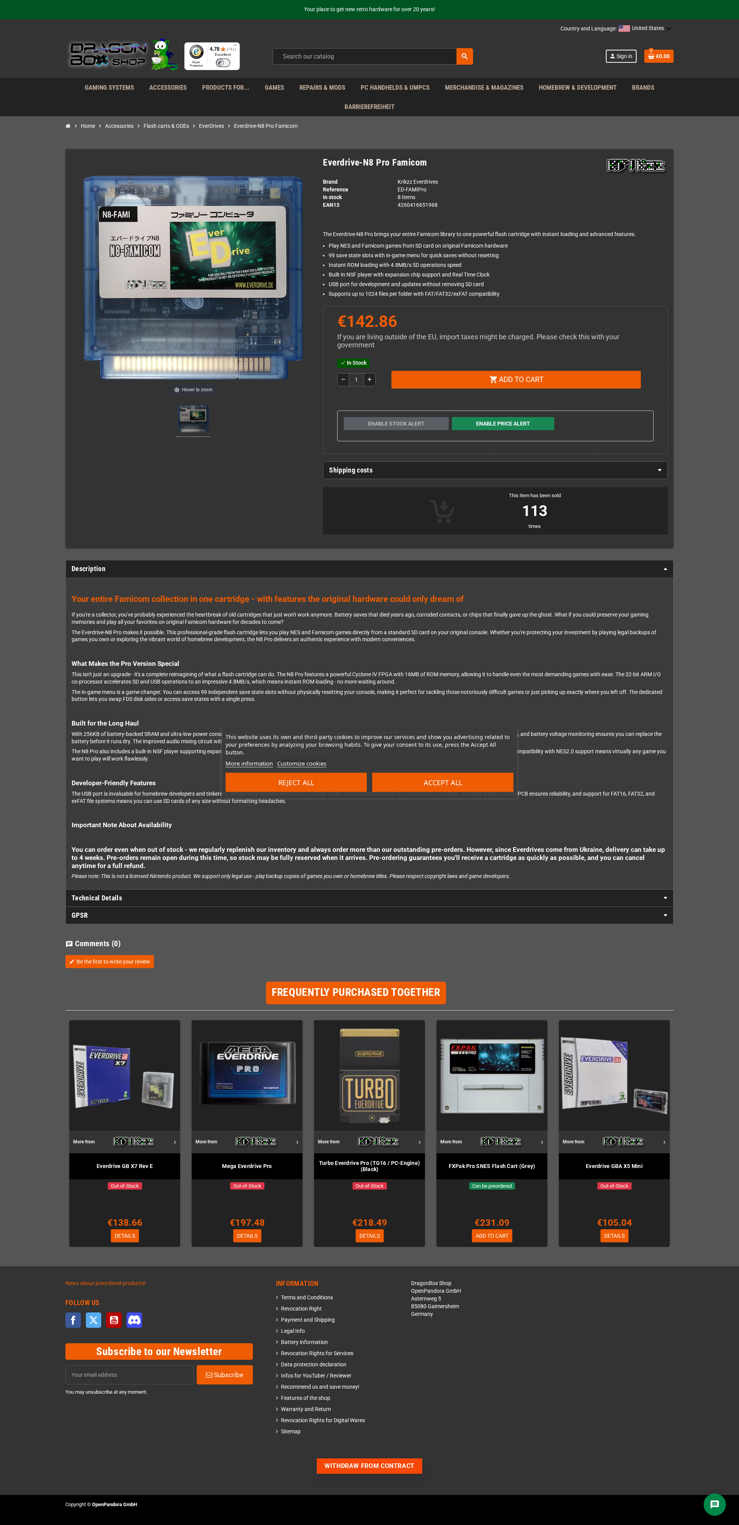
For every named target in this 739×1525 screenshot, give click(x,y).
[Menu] (235, 47)
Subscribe (227, 1375)
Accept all (443, 782)
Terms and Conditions (307, 1297)
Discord (134, 1320)
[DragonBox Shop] (121, 56)
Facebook (73, 1320)
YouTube (114, 1320)
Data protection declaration (313, 1364)
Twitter (93, 1320)
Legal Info (293, 1331)
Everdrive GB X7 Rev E (125, 1166)
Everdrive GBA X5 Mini (614, 1166)
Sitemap (291, 1431)
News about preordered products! (105, 1283)
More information (249, 763)
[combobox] (373, 56)
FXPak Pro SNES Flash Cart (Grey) (492, 1166)
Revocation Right (301, 1308)
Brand (330, 182)
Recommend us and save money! (320, 1387)
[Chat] (715, 1504)
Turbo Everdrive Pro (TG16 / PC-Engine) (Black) (369, 1166)
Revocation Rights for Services (317, 1353)
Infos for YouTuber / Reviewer (316, 1375)
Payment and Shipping (308, 1320)
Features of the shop (305, 1398)
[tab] (495, 470)
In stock (332, 197)
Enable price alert (503, 424)
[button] (645, 29)
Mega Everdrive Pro (247, 1166)
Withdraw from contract (369, 1466)
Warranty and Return (306, 1409)
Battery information (304, 1342)
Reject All (296, 782)
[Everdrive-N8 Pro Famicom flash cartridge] (193, 419)
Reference (335, 189)
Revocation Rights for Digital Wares (323, 1420)
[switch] (223, 63)
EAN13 (331, 205)
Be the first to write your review (109, 962)
